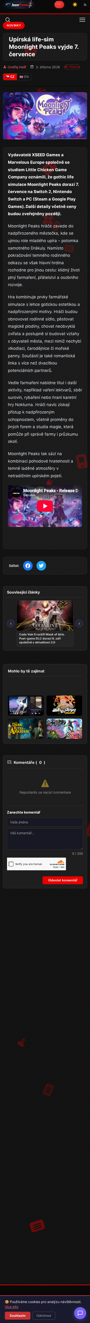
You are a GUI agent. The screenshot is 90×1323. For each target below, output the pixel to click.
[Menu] (82, 20)
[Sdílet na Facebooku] (28, 566)
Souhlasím (18, 1315)
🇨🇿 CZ (10, 77)
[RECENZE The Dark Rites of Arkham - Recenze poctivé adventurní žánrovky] (26, 729)
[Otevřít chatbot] (80, 1313)
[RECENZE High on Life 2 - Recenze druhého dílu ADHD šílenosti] (64, 729)
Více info (11, 1307)
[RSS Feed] (85, 4)
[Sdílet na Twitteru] (41, 566)
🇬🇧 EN (24, 77)
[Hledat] (7, 20)
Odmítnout (43, 1315)
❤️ (59, 4)
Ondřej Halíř (17, 67)
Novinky (14, 25)
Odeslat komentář (62, 880)
